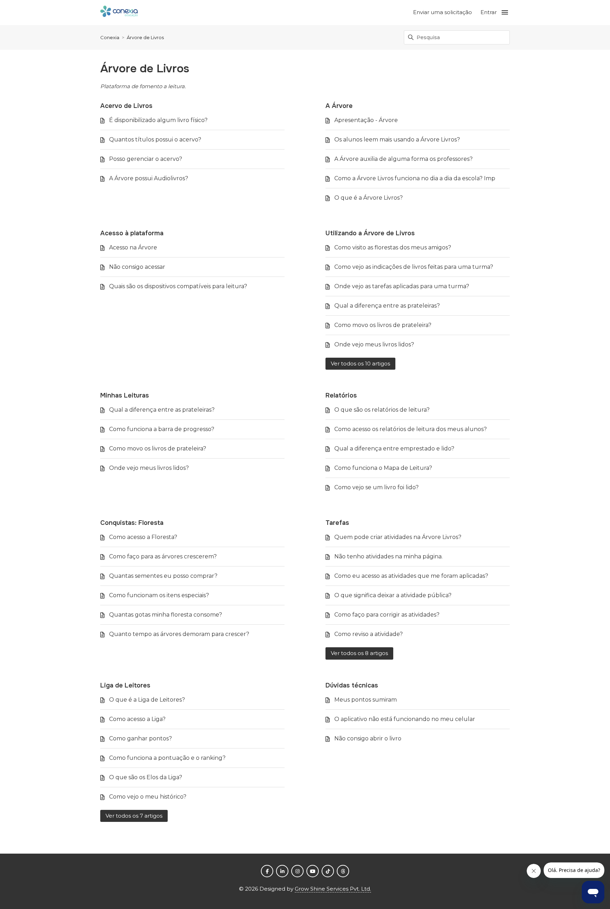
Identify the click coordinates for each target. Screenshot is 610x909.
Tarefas (337, 523)
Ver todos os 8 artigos (359, 653)
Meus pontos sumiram (365, 699)
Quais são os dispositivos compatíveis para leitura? (178, 286)
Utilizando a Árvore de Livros (370, 233)
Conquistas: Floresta (131, 523)
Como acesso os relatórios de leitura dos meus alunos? (410, 429)
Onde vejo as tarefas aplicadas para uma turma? (401, 286)
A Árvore (339, 106)
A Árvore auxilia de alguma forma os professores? (403, 159)
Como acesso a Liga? (137, 719)
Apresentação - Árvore (366, 120)
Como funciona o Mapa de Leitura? (383, 468)
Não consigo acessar (137, 266)
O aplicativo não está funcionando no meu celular (404, 719)
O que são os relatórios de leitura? (382, 409)
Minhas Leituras (124, 395)
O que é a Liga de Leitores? (147, 699)
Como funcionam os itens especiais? (159, 595)
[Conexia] (119, 12)
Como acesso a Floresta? (143, 537)
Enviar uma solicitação (442, 12)
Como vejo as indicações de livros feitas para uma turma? (413, 266)
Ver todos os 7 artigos (134, 815)
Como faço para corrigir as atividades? (386, 614)
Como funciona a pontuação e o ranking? (167, 758)
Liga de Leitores (125, 685)
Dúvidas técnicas (351, 685)
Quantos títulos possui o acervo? (155, 139)
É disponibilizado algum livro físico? (158, 120)
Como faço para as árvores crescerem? (163, 556)
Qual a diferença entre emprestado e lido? (394, 448)
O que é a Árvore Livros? (368, 197)
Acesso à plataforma (131, 233)
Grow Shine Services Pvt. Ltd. (333, 888)
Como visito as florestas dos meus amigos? (392, 247)
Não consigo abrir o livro (367, 738)
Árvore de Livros (145, 37)
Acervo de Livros (126, 106)
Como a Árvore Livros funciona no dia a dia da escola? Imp (414, 178)
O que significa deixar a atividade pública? (392, 595)
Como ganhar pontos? (140, 738)
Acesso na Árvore (133, 247)
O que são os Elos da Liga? (145, 777)
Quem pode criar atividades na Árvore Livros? (397, 537)
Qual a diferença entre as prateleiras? (387, 305)
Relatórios (341, 395)
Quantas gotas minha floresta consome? (165, 614)
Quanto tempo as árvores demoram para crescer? (179, 634)
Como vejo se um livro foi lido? (376, 487)
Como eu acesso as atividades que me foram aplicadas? (411, 575)
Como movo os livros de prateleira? (382, 325)
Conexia (109, 37)
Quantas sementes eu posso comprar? (163, 575)
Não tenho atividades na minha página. (388, 556)
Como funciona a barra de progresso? (161, 429)
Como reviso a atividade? (368, 634)
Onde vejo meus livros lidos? (374, 344)
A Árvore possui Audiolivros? (148, 178)
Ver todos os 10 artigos (360, 363)
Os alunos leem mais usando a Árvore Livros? (397, 139)
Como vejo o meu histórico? (147, 796)
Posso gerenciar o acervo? (145, 159)
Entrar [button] (488, 12)
